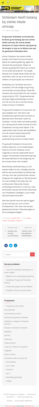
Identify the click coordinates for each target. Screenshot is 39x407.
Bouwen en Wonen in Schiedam (15, 328)
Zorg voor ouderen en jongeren (16, 347)
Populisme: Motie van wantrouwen (18, 290)
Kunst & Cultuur (10, 354)
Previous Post (13, 232)
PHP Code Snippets (10, 406)
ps (18, 30)
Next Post (27, 232)
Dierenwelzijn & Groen (12, 313)
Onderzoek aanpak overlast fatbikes (19, 286)
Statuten (10, 401)
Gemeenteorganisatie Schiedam (16, 317)
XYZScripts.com (29, 406)
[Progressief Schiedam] (19, 9)
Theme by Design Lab (24, 397)
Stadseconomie (10, 343)
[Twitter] (10, 245)
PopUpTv (19, 221)
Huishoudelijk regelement (23, 401)
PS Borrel (9, 369)
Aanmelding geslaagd (14, 377)
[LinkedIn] (15, 245)
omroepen (11, 221)
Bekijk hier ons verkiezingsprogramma (20, 276)
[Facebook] (6, 245)
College (8, 381)
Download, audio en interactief (15, 358)
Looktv (4, 221)
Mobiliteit (7, 331)
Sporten (7, 335)
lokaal (29, 218)
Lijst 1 (8, 373)
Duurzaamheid (9, 310)
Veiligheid (7, 350)
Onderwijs (8, 339)
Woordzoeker (11, 362)
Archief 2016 (15, 218)
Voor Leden (10, 366)
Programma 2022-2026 (15, 306)
